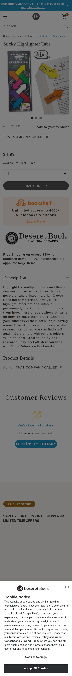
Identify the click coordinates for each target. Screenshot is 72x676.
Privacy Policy (40, 637)
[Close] (67, 587)
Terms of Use (17, 637)
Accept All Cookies (36, 668)
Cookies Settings (36, 656)
